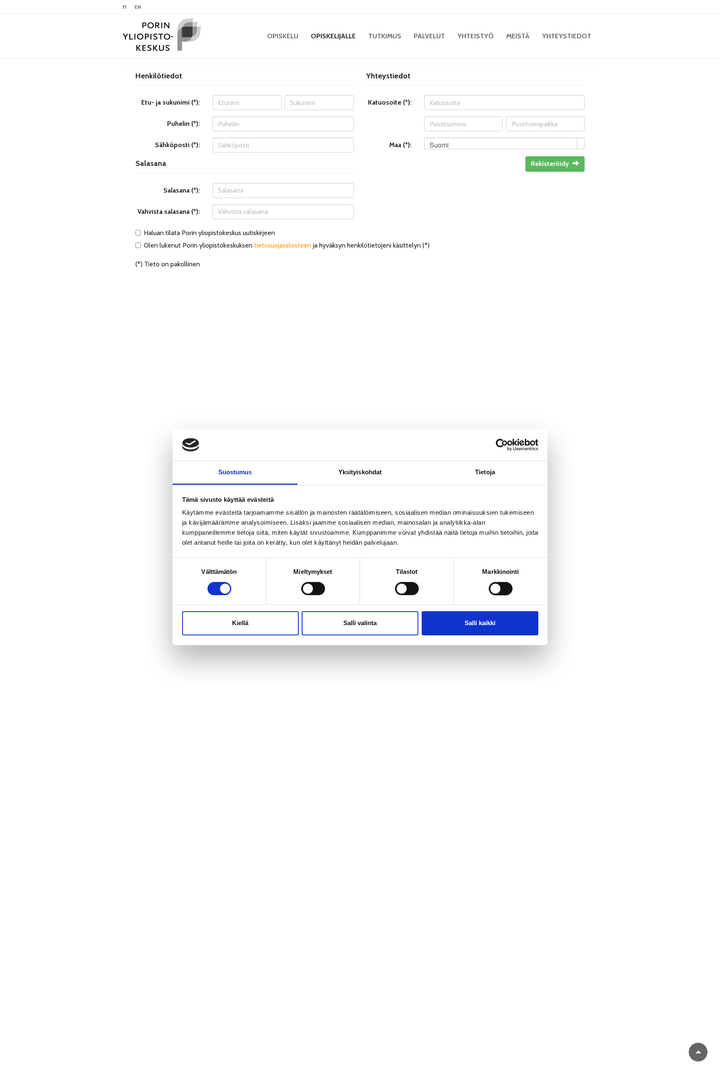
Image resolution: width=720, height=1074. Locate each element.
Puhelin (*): (183, 124)
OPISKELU (282, 36)
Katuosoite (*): (390, 102)
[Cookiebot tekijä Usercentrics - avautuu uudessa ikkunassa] (501, 444)
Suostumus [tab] (235, 472)
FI (124, 7)
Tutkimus (384, 36)
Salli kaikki (480, 623)
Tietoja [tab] (485, 472)
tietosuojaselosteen (282, 245)
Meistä (518, 36)
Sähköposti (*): (177, 145)
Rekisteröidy (550, 164)
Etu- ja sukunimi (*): (170, 102)
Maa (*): (400, 145)
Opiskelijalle (333, 36)
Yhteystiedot (566, 36)
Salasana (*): (181, 190)
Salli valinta (360, 623)
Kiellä (240, 623)
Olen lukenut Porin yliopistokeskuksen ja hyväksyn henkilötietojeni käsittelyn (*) (287, 245)
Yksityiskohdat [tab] (360, 472)
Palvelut (429, 36)
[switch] (313, 588)
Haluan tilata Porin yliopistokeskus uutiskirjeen (209, 233)
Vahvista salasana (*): (169, 211)
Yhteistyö (476, 36)
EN (138, 7)
